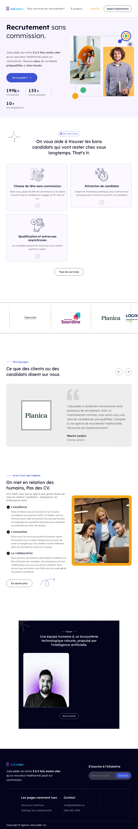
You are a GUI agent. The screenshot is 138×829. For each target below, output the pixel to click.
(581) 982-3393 (72, 810)
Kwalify (95, 8)
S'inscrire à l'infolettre (104, 766)
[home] (15, 9)
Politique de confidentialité (36, 810)
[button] (47, 8)
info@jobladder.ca (74, 805)
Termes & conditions (32, 805)
